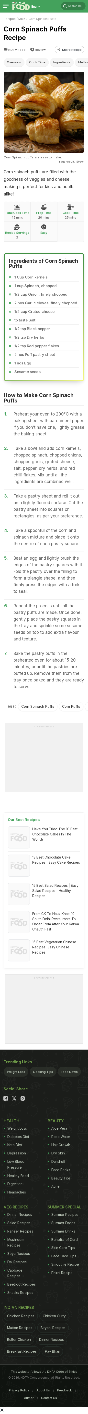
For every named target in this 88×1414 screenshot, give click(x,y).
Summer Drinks (63, 1231)
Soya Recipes (18, 1253)
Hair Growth (60, 1145)
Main (21, 19)
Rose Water (60, 1137)
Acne (55, 1186)
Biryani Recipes (53, 1328)
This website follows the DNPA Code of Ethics (44, 1371)
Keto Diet (14, 1145)
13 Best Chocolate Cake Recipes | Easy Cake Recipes (56, 859)
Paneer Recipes (20, 1231)
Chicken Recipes (20, 1316)
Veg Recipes (16, 1207)
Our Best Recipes (24, 819)
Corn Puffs (71, 706)
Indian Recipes (19, 1307)
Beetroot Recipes (21, 1284)
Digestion (14, 1184)
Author (29, 1398)
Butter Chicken (19, 1339)
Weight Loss (16, 1072)
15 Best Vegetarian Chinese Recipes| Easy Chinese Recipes (54, 947)
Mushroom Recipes (15, 1242)
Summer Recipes (64, 1214)
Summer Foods (63, 1223)
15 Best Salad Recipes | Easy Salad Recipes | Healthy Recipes (55, 890)
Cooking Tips (43, 1072)
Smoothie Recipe (65, 1264)
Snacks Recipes (20, 1292)
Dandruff (58, 1161)
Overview (14, 62)
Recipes (10, 19)
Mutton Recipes (19, 1328)
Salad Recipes (19, 1223)
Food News (69, 1072)
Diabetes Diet (18, 1137)
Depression (16, 1153)
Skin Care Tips (63, 1248)
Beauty (56, 1120)
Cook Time (37, 62)
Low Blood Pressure (15, 1164)
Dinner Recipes (19, 1214)
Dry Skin (58, 1153)
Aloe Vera (59, 1128)
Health (11, 1120)
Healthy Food (18, 1176)
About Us (43, 1390)
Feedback (64, 1390)
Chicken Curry (54, 1316)
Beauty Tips (61, 1178)
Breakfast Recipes (22, 1351)
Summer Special (64, 1207)
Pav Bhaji (52, 1351)
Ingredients (61, 62)
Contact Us (49, 1398)
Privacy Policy (19, 1390)
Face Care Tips (63, 1256)
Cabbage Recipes (14, 1273)
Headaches (16, 1192)
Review (40, 50)
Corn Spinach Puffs (37, 706)
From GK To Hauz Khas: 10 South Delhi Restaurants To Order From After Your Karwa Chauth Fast (55, 921)
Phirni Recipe (62, 1273)
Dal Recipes (17, 1262)
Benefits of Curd (64, 1239)
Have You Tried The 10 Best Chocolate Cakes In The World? (54, 834)
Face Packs (60, 1170)
